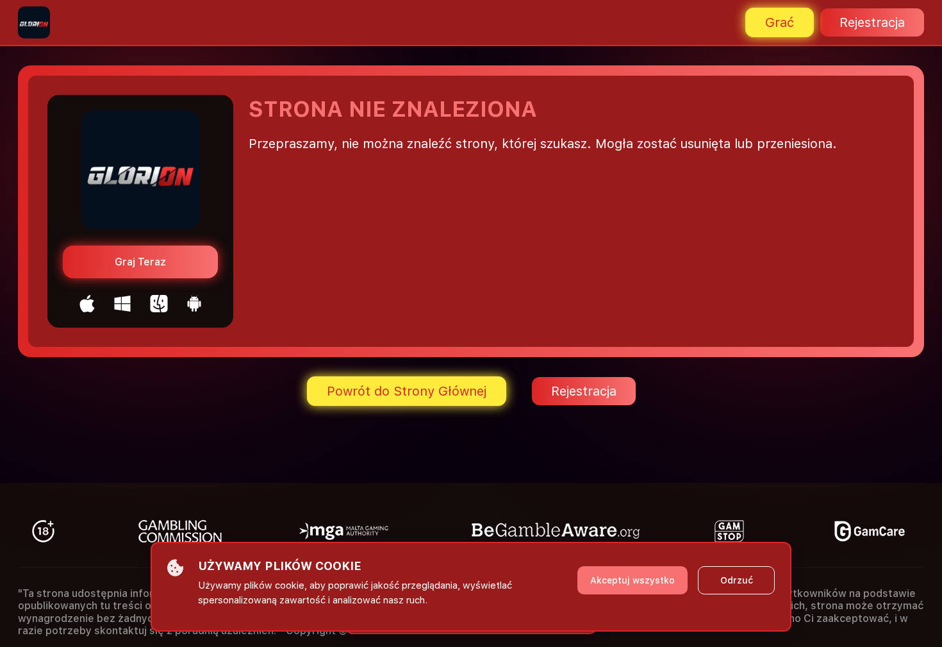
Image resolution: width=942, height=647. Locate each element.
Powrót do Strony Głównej (406, 391)
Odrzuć (736, 580)
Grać (779, 22)
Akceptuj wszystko (632, 580)
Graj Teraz (140, 262)
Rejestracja (872, 22)
